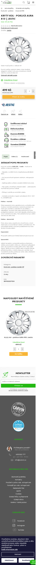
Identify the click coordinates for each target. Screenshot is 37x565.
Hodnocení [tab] (25, 156)
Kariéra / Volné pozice (18, 502)
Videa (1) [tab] (14, 156)
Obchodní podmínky (18, 477)
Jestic (9, 30)
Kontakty (18, 480)
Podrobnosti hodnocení (9, 28)
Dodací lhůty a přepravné (18, 497)
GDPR (18, 491)
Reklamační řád (18, 488)
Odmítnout (9, 560)
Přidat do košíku (18, 97)
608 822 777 (20, 454)
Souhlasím (26, 560)
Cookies (18, 494)
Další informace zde (9, 549)
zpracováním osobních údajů (18, 390)
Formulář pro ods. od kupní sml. (18, 485)
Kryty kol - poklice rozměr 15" (14, 267)
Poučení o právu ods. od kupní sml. (18, 482)
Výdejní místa (18, 499)
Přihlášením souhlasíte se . (18, 389)
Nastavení (18, 554)
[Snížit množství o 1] (25, 91)
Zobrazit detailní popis (9, 75)
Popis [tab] (6, 156)
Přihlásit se (18, 385)
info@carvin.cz (20, 460)
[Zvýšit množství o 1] (33, 91)
